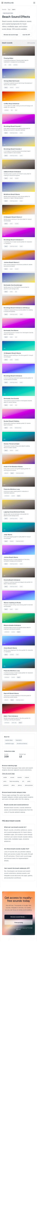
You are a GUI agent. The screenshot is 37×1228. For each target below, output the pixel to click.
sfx (23, 781)
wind (4, 781)
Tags (9, 9)
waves (19, 777)
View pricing (18, 922)
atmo (13, 785)
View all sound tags (8, 773)
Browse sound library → (18, 917)
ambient (5, 785)
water (5, 777)
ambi (28, 781)
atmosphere (29, 785)
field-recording (14, 781)
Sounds (4, 9)
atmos (20, 785)
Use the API (26, 35)
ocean (12, 777)
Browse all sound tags (11, 35)
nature (27, 777)
